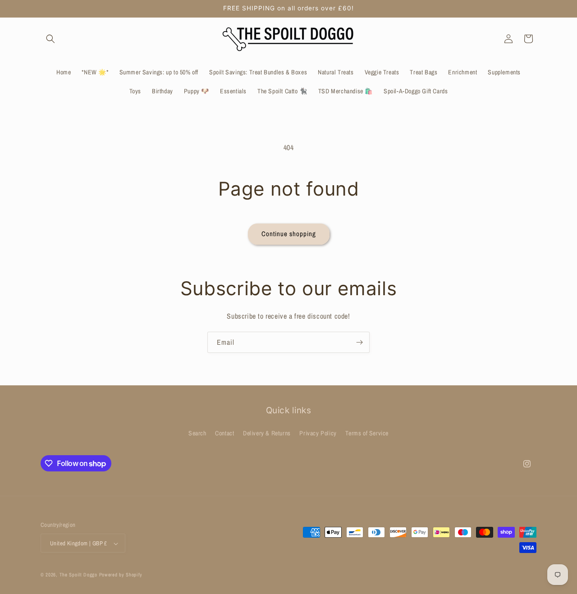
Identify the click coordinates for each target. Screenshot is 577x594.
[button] (50, 39)
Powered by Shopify (121, 575)
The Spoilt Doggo (78, 575)
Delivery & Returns (267, 433)
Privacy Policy (317, 433)
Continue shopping (288, 233)
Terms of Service (367, 433)
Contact (224, 433)
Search (197, 433)
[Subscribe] (359, 342)
